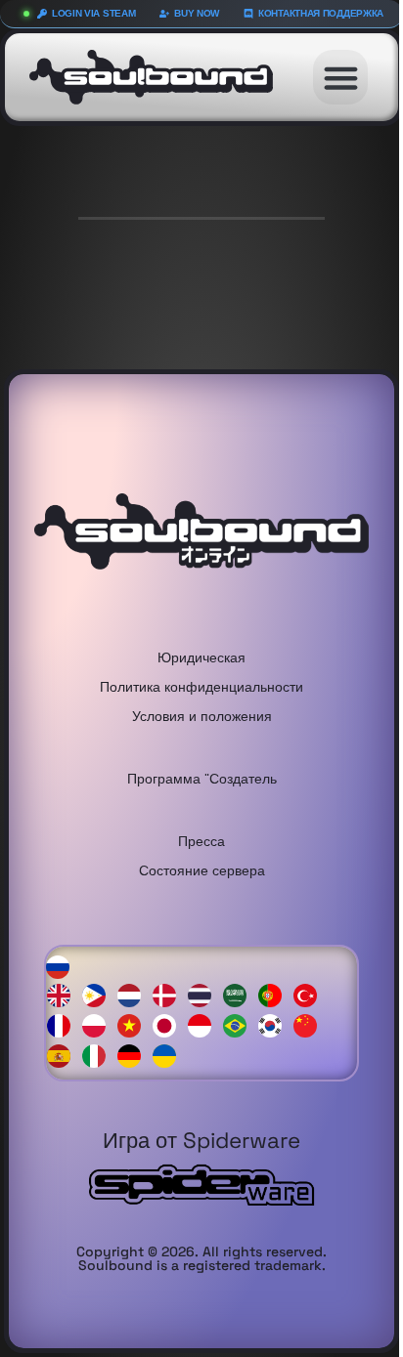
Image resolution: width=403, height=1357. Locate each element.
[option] (63, 996)
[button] (340, 77)
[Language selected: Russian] (201, 1010)
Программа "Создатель (202, 778)
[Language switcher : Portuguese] (274, 994)
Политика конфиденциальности (201, 686)
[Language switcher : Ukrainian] (169, 1054)
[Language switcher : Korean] (274, 1024)
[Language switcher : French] (63, 1024)
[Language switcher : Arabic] (239, 994)
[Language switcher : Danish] (169, 994)
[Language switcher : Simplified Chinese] (310, 1024)
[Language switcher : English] (63, 994)
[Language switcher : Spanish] (63, 1054)
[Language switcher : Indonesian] (204, 1024)
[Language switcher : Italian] (98, 1054)
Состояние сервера (202, 870)
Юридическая (201, 657)
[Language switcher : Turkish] (310, 994)
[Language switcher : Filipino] (98, 994)
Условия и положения (202, 715)
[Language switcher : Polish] (98, 1024)
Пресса (201, 840)
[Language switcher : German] (134, 1054)
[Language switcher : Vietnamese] (134, 1024)
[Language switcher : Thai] (204, 994)
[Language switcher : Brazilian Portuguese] (239, 1024)
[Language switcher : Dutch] (134, 994)
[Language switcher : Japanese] (169, 1024)
